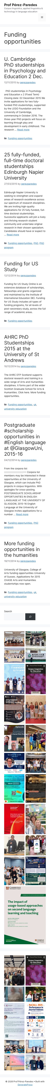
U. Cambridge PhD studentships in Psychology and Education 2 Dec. (25, 67)
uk (35, 404)
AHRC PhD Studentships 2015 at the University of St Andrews (21, 348)
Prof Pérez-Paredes (20, 5)
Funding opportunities (20, 138)
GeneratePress (25, 1084)
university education (15, 408)
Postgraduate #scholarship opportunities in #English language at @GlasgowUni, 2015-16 (25, 439)
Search (8, 611)
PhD (36, 243)
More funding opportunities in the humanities (22, 549)
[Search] (30, 616)
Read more (23, 129)
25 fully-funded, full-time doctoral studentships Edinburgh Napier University (24, 166)
